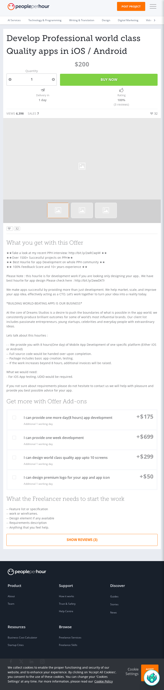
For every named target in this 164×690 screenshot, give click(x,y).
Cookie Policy (103, 681)
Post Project (131, 6)
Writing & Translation (81, 20)
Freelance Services (70, 637)
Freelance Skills (68, 645)
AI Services (14, 20)
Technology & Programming (45, 20)
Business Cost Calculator (22, 637)
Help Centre (66, 611)
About (11, 596)
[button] (152, 6)
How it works (66, 596)
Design (106, 20)
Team (11, 604)
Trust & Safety (67, 604)
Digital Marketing (128, 20)
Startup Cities (16, 645)
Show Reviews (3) (82, 539)
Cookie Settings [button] (132, 671)
